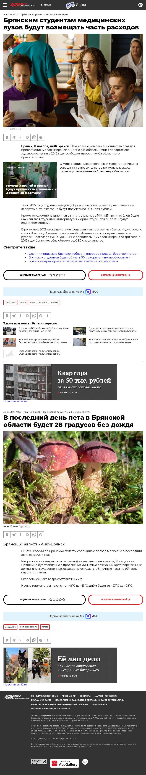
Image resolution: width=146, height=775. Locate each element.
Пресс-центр (68, 696)
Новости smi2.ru (15, 401)
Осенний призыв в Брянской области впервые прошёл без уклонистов (82, 253)
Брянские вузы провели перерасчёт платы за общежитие (72, 261)
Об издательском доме (44, 696)
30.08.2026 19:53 (12, 412)
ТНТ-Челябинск (12, 129)
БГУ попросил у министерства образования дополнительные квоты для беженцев (113, 341)
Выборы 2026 (99, 704)
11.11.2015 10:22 (10, 14)
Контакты (85, 696)
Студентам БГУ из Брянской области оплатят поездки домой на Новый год (44, 329)
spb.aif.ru (25, 526)
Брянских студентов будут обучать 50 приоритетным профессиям (78, 257)
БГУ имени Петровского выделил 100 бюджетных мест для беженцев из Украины (43, 341)
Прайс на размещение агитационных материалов (59, 704)
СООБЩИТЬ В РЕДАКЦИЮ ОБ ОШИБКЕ (50, 708)
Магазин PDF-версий (106, 696)
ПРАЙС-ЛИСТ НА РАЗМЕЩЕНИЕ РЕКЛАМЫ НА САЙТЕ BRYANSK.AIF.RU (89, 700)
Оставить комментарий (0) (116, 275)
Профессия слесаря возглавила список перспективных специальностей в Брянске (113, 329)
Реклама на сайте (41, 700)
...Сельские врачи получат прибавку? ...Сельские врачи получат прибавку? (39, 352)
